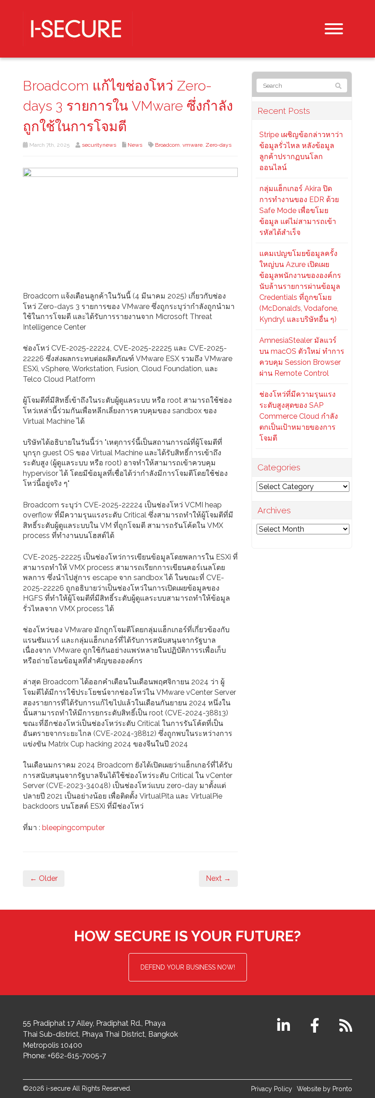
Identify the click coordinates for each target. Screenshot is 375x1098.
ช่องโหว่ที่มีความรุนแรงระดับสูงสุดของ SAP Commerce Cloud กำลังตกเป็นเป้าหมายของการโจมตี (298, 416)
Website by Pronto (324, 1089)
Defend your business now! (187, 967)
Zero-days (218, 145)
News (135, 145)
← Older (44, 878)
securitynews (99, 145)
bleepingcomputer (73, 827)
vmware (192, 145)
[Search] (338, 86)
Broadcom (167, 145)
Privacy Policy (271, 1089)
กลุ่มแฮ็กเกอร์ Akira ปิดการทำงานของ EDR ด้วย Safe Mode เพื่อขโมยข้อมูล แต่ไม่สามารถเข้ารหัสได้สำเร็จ (299, 210)
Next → (218, 878)
